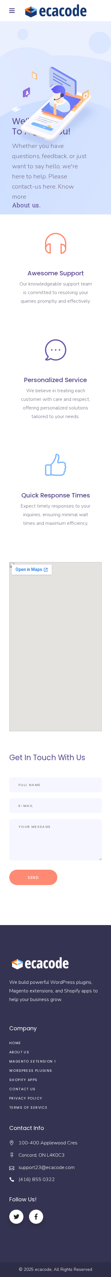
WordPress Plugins (30, 1070)
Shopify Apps (23, 1079)
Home (15, 1042)
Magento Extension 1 (32, 1061)
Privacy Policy (25, 1098)
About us (19, 1052)
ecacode (43, 1269)
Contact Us (22, 1089)
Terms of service (28, 1107)
